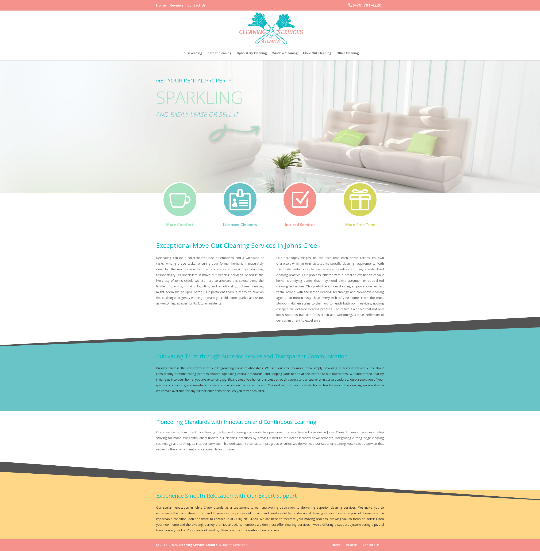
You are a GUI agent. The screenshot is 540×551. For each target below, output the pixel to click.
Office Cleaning (348, 53)
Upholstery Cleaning (252, 53)
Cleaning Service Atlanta (198, 545)
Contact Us (196, 6)
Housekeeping (191, 53)
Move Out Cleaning (317, 53)
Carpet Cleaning (219, 53)
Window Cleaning (285, 53)
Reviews (176, 6)
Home (161, 6)
